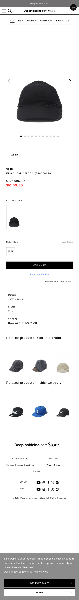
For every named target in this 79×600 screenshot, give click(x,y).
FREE (11, 251)
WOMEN (32, 20)
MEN (21, 20)
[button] (70, 81)
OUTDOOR (46, 20)
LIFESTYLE (62, 20)
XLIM (9, 169)
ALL (12, 20)
